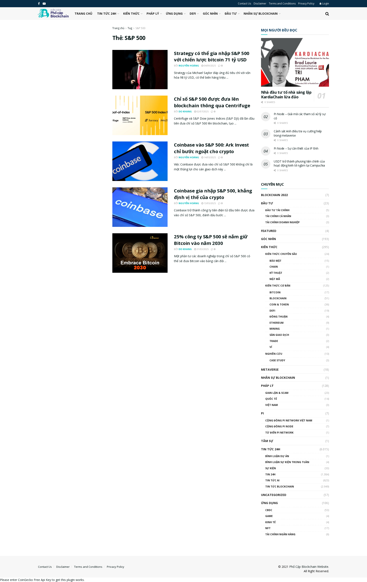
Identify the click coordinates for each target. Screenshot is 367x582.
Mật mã (275, 279)
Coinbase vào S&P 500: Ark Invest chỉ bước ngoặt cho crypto (211, 147)
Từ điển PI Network (279, 432)
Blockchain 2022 (274, 195)
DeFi (193, 13)
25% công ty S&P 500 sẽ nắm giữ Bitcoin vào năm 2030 (211, 239)
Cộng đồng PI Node (279, 426)
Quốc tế (271, 399)
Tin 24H (270, 474)
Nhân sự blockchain (261, 13)
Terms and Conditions (282, 3)
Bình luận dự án (277, 456)
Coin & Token (279, 304)
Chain (274, 266)
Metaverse (270, 369)
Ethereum (277, 323)
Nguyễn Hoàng (189, 65)
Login (325, 3)
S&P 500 (140, 28)
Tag (130, 28)
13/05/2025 (209, 203)
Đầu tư (231, 13)
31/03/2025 (202, 249)
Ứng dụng (174, 13)
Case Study (277, 360)
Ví (271, 347)
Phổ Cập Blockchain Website (308, 567)
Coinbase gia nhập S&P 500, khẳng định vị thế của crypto (213, 193)
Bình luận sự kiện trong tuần (287, 462)
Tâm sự (267, 441)
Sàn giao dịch (279, 335)
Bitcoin (275, 292)
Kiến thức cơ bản (277, 285)
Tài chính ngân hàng (280, 534)
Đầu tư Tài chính (277, 210)
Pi (262, 413)
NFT (268, 528)
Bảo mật (275, 261)
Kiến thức (131, 13)
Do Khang (185, 111)
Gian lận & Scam (276, 393)
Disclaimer (260, 3)
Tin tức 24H (106, 13)
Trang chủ (83, 13)
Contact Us (244, 3)
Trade (274, 341)
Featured (268, 231)
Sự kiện (270, 468)
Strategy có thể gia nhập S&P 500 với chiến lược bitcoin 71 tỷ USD (211, 56)
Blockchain (278, 298)
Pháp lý (153, 13)
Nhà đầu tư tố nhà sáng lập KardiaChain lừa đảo (286, 95)
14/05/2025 (209, 157)
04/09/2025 (209, 65)
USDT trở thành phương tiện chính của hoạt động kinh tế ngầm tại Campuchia (299, 163)
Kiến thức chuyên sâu (281, 254)
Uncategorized (273, 495)
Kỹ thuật (276, 273)
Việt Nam (271, 405)
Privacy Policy (306, 3)
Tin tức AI (272, 480)
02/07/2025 (202, 111)
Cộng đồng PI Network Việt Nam (288, 420)
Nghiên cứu (273, 354)
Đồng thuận (279, 316)
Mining (275, 329)
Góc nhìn (210, 13)
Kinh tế (270, 522)
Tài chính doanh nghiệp (282, 222)
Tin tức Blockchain (279, 486)
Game (269, 516)
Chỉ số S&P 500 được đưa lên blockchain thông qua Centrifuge (212, 102)
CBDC (268, 510)
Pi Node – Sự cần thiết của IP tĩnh (296, 148)
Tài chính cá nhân (278, 216)
